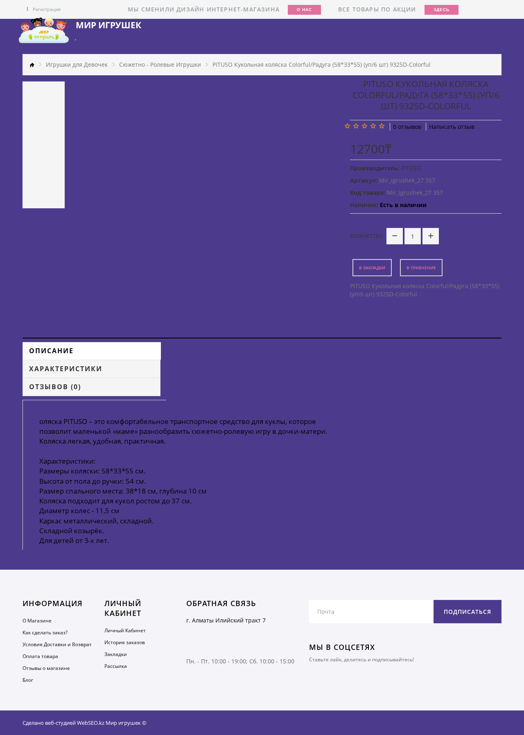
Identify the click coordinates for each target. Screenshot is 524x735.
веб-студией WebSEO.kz (74, 722)
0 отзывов (407, 127)
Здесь (441, 9)
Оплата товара (40, 656)
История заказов (124, 642)
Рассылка (115, 666)
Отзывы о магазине (46, 668)
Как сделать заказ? (45, 632)
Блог (28, 679)
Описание (51, 350)
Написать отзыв (451, 127)
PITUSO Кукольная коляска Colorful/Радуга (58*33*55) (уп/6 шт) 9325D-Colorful (321, 64)
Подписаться (467, 612)
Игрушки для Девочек (77, 64)
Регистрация (47, 9)
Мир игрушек (108, 25)
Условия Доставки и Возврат (57, 644)
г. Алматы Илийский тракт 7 (226, 620)
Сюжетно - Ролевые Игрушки (160, 64)
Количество (366, 235)
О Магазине (37, 620)
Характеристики (65, 368)
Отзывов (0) (55, 386)
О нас (304, 9)
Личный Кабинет (125, 630)
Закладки (115, 654)
